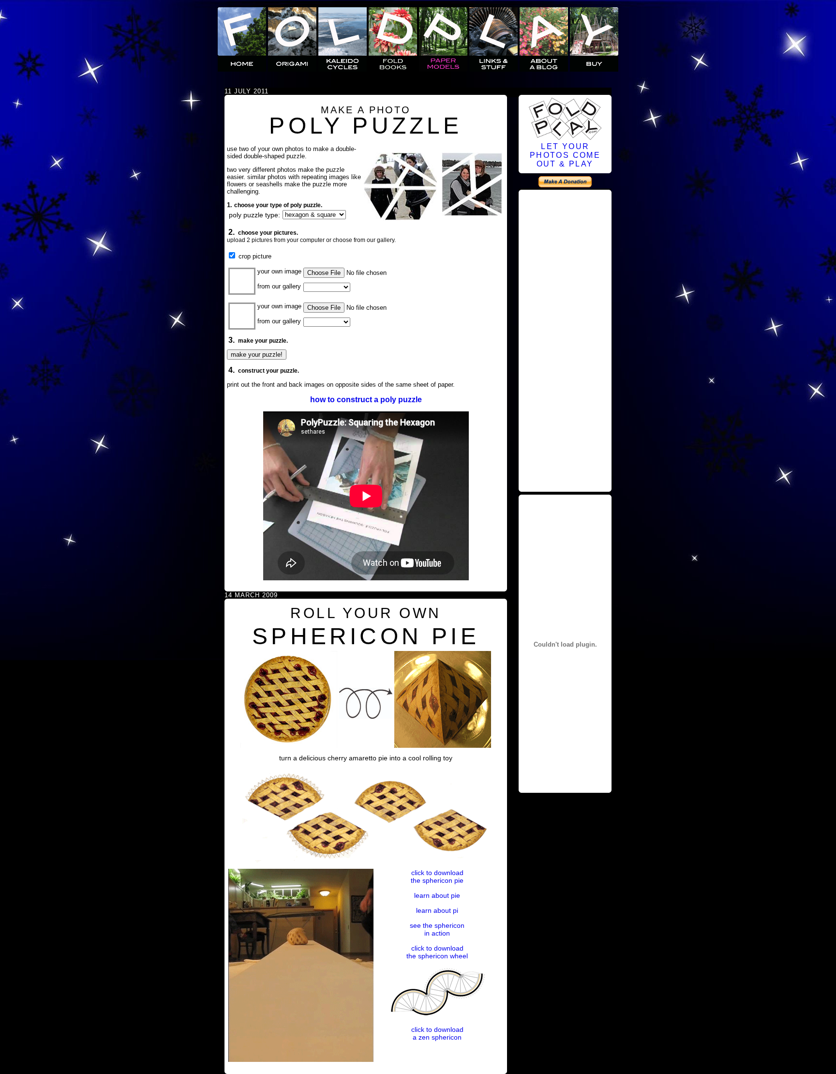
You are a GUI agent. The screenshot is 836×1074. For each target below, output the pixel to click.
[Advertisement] (565, 339)
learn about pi (437, 910)
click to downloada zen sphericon (437, 1033)
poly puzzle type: (254, 215)
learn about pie (437, 895)
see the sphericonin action (437, 929)
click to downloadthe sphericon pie (437, 876)
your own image (279, 271)
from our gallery (279, 286)
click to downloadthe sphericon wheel (437, 952)
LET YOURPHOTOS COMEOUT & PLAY (565, 155)
